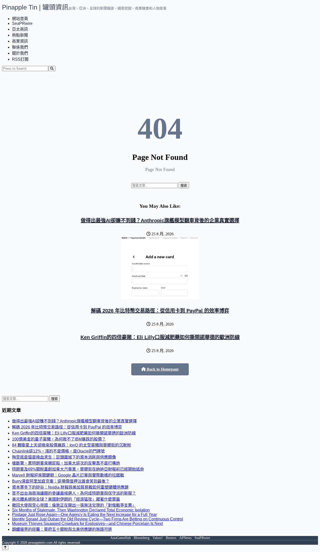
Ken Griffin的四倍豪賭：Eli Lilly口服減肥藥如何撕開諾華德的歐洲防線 (160, 337)
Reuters (171, 538)
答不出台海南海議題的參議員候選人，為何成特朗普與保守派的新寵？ (74, 493)
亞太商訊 (20, 29)
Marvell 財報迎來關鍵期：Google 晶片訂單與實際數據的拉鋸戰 (68, 475)
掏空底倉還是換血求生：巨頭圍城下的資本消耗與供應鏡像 (64, 457)
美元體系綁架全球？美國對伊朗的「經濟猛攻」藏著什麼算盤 (66, 499)
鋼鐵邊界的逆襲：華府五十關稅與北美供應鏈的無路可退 (62, 529)
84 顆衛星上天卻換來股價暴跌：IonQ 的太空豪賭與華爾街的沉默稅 (71, 445)
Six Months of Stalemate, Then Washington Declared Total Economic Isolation (81, 510)
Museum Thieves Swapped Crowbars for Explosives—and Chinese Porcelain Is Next (87, 523)
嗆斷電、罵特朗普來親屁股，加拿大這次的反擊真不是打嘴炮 (66, 463)
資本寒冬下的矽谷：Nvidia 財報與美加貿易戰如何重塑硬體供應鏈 (70, 487)
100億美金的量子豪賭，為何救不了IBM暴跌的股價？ (59, 439)
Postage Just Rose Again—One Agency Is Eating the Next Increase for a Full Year (84, 514)
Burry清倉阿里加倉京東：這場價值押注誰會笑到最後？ (61, 481)
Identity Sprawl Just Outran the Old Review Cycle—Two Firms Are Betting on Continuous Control (97, 519)
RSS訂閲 (20, 59)
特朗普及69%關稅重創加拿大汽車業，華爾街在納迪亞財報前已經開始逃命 (78, 469)
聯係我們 (20, 47)
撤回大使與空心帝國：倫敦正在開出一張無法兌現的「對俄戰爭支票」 (74, 505)
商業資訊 (20, 41)
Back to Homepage (162, 369)
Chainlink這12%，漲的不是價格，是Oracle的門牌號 (58, 451)
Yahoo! (157, 538)
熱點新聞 (20, 35)
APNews (185, 538)
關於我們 (20, 53)
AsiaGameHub (120, 538)
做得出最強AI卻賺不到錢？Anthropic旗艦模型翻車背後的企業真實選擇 (160, 220)
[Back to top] (5, 547)
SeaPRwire (22, 23)
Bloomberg (142, 538)
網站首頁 (20, 19)
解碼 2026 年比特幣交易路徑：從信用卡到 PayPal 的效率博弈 (160, 310)
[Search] (52, 68)
